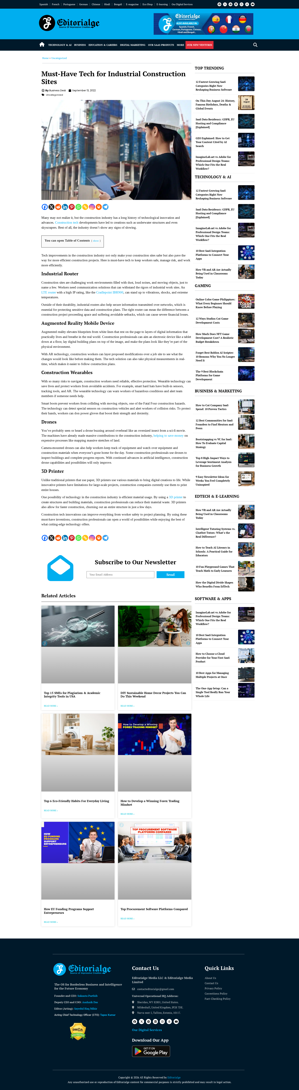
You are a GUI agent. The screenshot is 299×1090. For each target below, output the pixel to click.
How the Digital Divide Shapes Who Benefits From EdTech (214, 584)
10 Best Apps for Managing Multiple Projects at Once (212, 675)
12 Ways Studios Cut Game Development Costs (212, 320)
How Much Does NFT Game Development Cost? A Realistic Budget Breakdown (215, 337)
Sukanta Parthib (88, 995)
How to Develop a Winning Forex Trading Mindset (150, 802)
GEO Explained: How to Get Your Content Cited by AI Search (213, 142)
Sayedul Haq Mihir (85, 1008)
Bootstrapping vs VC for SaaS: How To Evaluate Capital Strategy (214, 443)
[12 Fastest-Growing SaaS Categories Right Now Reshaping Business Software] (246, 83)
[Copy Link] (85, 207)
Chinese (96, 4)
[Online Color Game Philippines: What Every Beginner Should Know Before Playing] (246, 301)
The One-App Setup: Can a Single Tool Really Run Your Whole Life (213, 692)
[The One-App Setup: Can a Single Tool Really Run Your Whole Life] (246, 690)
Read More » (51, 706)
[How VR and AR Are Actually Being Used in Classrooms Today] (246, 271)
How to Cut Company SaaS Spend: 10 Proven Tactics (212, 407)
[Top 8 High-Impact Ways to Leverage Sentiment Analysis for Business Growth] (246, 460)
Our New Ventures (199, 45)
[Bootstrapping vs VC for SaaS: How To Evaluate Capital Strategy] (246, 441)
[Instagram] (241, 4)
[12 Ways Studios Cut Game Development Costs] (246, 320)
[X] (51, 207)
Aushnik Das (90, 1002)
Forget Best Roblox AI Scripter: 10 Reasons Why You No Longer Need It (215, 356)
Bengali (118, 4)
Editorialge (174, 1077)
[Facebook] (219, 4)
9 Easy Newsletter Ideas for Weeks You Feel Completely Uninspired (213, 480)
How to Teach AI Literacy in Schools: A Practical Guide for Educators (214, 551)
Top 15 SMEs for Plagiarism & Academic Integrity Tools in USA (72, 694)
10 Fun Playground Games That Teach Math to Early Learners (215, 568)
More (180, 45)
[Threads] (247, 4)
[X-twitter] (225, 4)
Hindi (107, 4)
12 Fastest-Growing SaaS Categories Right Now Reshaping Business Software (214, 85)
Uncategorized (59, 58)
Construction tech (66, 222)
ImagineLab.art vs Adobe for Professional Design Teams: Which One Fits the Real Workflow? (213, 162)
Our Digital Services (182, 4)
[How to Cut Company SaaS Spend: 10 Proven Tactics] (246, 406)
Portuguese (69, 4)
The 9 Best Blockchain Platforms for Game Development (209, 375)
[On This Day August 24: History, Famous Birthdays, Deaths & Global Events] (246, 102)
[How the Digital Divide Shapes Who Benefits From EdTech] (246, 584)
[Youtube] (253, 4)
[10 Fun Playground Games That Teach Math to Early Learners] (246, 568)
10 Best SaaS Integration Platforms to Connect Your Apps (212, 254)
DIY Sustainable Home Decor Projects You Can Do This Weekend (153, 694)
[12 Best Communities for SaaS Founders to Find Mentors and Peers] (246, 422)
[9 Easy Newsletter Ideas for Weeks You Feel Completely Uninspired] (246, 478)
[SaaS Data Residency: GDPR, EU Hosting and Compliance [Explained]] (246, 121)
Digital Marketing (132, 45)
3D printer (176, 497)
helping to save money (168, 435)
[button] (255, 45)
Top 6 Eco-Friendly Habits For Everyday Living (76, 801)
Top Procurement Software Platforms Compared (154, 909)
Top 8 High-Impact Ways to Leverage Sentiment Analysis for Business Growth (214, 461)
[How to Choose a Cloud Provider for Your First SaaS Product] (246, 655)
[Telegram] (105, 207)
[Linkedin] (236, 4)
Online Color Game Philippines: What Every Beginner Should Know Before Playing (215, 303)
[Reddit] (58, 207)
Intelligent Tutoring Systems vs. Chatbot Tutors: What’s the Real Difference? (215, 532)
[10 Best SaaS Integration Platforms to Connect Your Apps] (246, 252)
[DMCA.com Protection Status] (78, 1039)
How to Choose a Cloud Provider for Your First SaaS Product (213, 657)
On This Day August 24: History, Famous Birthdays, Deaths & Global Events (215, 104)
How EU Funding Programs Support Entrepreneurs (69, 910)
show (96, 240)
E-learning (162, 4)
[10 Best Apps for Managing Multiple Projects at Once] (246, 674)
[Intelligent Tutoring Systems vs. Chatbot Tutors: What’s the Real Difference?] (246, 530)
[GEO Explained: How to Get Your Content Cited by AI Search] (246, 140)
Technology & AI (59, 45)
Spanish (43, 4)
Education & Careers (103, 45)
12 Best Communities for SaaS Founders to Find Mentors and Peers (214, 424)
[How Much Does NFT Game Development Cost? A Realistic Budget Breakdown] (246, 336)
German (83, 4)
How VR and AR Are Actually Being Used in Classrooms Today (213, 273)
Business (80, 45)
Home (45, 58)
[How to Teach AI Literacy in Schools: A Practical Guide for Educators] (246, 549)
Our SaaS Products (161, 45)
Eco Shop (148, 4)
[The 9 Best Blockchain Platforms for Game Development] (246, 373)
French (55, 4)
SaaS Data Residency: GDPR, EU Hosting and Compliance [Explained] (215, 123)
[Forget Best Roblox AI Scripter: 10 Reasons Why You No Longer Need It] (246, 354)
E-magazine (132, 4)
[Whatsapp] (78, 207)
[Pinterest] (230, 4)
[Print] (99, 207)
